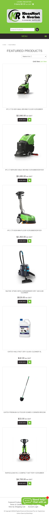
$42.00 (24, 358)
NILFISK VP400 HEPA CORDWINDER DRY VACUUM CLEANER (24, 292)
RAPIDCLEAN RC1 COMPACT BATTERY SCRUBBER (24, 473)
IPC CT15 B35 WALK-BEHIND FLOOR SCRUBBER (24, 109)
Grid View (36, 61)
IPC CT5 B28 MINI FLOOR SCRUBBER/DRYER (24, 230)
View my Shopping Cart (17, 507)
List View (43, 61)
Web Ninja (29, 513)
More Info (22, 119)
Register (27, 2)
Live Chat (35, 502)
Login (19, 2)
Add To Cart (29, 120)
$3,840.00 (24, 116)
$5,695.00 (24, 176)
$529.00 (24, 297)
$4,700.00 (24, 479)
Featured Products (15, 502)
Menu (24, 36)
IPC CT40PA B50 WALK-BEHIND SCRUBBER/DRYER (24, 170)
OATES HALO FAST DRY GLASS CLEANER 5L (24, 352)
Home (4, 44)
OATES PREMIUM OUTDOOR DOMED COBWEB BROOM (24, 412)
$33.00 (24, 419)
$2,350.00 (24, 237)
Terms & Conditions (17, 504)
